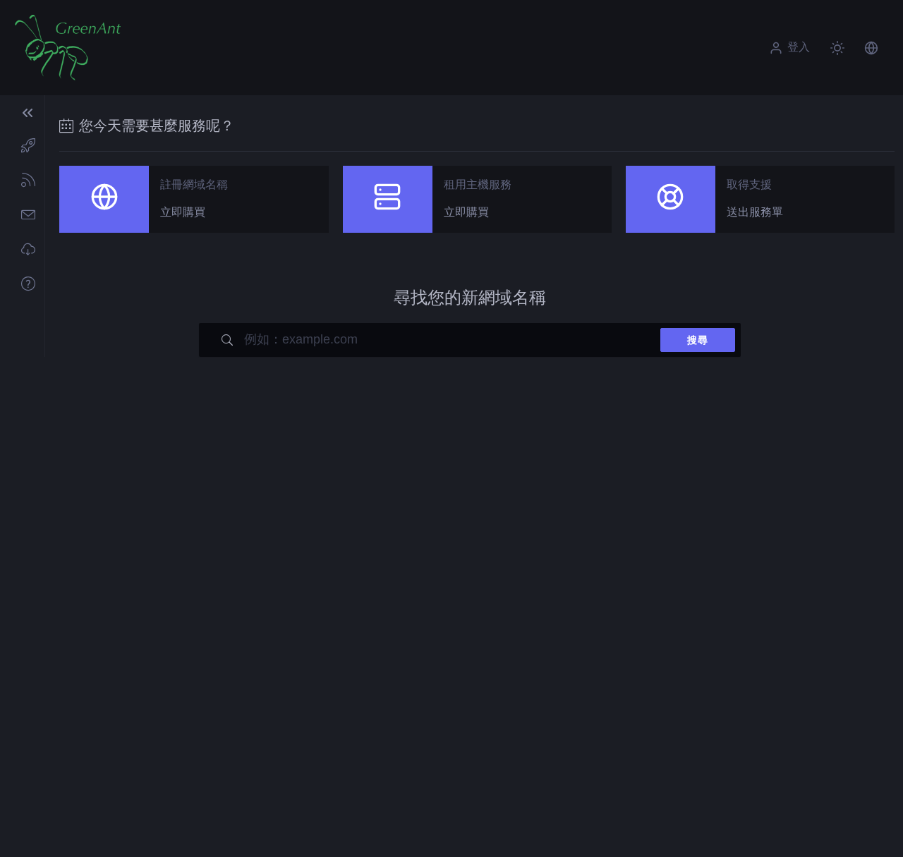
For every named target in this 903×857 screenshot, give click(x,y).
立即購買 (182, 212)
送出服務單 (755, 212)
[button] (871, 47)
